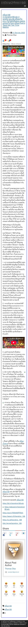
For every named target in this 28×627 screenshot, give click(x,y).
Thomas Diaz (10, 568)
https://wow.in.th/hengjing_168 (14, 516)
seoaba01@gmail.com (13, 572)
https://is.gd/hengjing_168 (12, 519)
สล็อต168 (6, 491)
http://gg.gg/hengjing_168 (12, 523)
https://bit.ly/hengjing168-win (13, 503)
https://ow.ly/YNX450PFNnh (13, 512)
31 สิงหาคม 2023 (18, 32)
